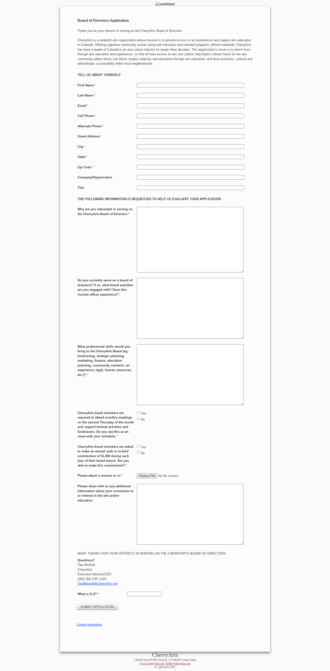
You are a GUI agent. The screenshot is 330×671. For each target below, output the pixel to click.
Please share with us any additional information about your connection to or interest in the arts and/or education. (106, 493)
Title (81, 188)
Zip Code (84, 167)
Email (82, 106)
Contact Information (89, 624)
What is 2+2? (87, 594)
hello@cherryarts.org (178, 663)
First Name (86, 85)
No (143, 419)
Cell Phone (86, 116)
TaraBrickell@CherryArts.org (97, 583)
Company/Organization (95, 177)
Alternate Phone (89, 126)
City (80, 147)
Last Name (85, 95)
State (81, 157)
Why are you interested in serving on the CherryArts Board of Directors (105, 211)
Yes (143, 413)
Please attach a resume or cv (99, 475)
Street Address (89, 136)
